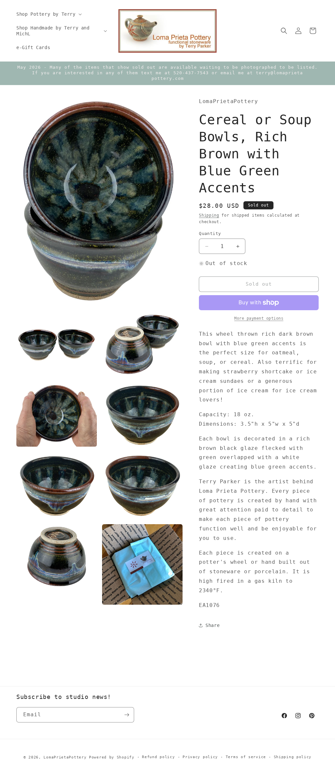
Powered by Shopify (111, 757)
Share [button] (212, 625)
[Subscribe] (126, 714)
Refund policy (158, 757)
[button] (48, 14)
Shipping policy (293, 757)
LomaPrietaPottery (65, 757)
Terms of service (246, 757)
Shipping (209, 215)
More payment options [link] (258, 318)
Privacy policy (200, 757)
